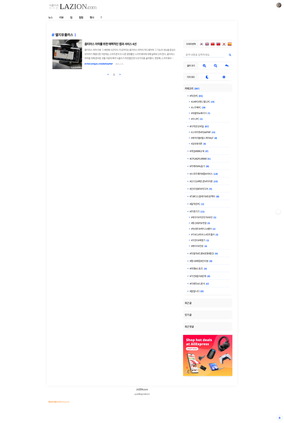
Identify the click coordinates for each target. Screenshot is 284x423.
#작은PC (196, 96)
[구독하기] (278, 211)
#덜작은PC (196, 204)
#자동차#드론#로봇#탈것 (203, 253)
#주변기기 (196, 211)
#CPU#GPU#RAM (200, 158)
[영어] (207, 44)
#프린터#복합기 (200, 240)
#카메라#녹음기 (199, 166)
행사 (92, 17)
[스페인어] (230, 44)
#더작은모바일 (199, 126)
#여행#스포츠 (198, 268)
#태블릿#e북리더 (200, 113)
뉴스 (50, 17)
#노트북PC (198, 107)
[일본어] (224, 44)
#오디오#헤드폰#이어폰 (203, 181)
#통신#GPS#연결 (200, 223)
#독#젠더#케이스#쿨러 (203, 228)
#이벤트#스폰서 (199, 283)
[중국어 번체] (218, 44)
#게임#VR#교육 (198, 151)
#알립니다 (196, 291)
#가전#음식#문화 (199, 276)
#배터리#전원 (199, 246)
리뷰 (61, 17)
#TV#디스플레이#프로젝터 (204, 196)
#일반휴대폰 (198, 143)
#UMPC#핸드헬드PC (202, 101)
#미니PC (196, 118)
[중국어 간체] (213, 44)
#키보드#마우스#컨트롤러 (204, 234)
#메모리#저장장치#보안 (203, 217)
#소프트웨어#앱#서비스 (203, 173)
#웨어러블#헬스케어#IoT (204, 137)
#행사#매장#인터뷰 (200, 261)
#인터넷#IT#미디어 (200, 189)
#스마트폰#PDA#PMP (203, 132)
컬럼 (81, 17)
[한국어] (201, 44)
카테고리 (192, 88)
